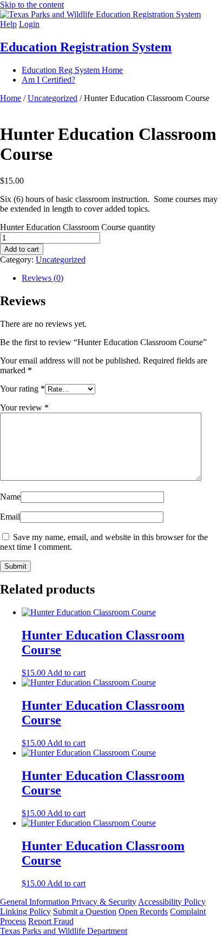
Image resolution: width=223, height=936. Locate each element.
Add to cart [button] (66, 672)
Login (29, 24)
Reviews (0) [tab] (42, 277)
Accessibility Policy (172, 901)
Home (10, 98)
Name (10, 496)
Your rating (22, 388)
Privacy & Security (103, 901)
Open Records (143, 911)
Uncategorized (52, 98)
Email (10, 516)
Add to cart (21, 249)
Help (8, 24)
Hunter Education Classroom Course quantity (77, 227)
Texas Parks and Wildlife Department (63, 930)
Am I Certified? (48, 79)
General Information (35, 901)
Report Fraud (51, 921)
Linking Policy (25, 911)
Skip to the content (32, 4)
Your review (24, 407)
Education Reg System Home (72, 70)
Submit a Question (84, 911)
